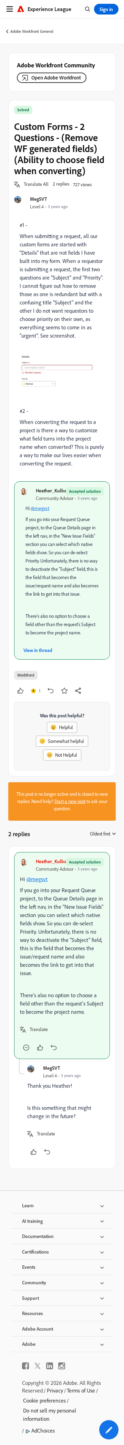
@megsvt (40, 508)
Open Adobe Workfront (56, 77)
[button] (36, 184)
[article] (62, 955)
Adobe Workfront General (31, 31)
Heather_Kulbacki (54, 490)
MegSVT (38, 199)
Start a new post (69, 801)
